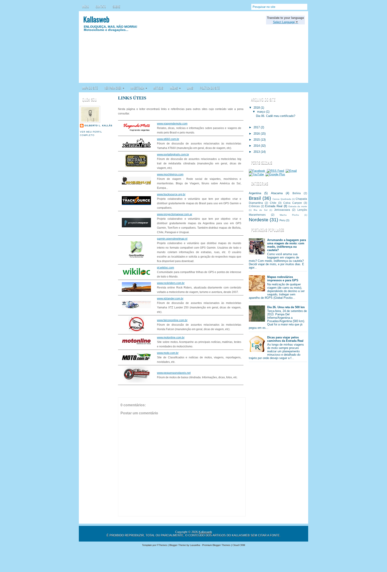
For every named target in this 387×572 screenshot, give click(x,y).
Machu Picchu (289, 215)
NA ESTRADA (139, 87)
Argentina (255, 193)
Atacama (277, 193)
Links (190, 88)
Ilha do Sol (260, 210)
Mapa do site (90, 88)
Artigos (158, 88)
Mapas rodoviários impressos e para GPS (282, 278)
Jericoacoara (282, 209)
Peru (282, 220)
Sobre (116, 6)
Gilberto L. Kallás (98, 125)
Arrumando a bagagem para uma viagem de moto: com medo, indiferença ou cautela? (286, 245)
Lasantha (195, 545)
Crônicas (254, 206)
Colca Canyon (292, 202)
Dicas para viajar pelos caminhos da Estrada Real (285, 339)
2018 (257, 107)
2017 (257, 127)
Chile (273, 202)
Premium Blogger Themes (216, 545)
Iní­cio (85, 6)
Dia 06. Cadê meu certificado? (275, 116)
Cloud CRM (238, 545)
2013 (257, 151)
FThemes (162, 545)
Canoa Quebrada (282, 199)
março (261, 111)
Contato (101, 6)
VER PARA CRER (114, 87)
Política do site (209, 88)
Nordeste (258, 219)
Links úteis (132, 98)
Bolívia (296, 193)
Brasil (255, 198)
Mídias (175, 87)
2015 (257, 139)
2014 (257, 145)
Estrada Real (273, 206)
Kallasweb (96, 19)
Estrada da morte (297, 206)
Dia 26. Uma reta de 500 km (286, 307)
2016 (257, 133)
